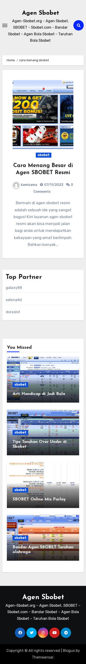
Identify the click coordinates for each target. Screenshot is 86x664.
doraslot (13, 312)
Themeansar (42, 657)
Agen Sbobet (40, 13)
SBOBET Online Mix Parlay (39, 499)
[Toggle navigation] (4, 25)
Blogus (69, 650)
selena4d (14, 300)
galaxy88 (14, 287)
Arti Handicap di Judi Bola (39, 394)
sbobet (44, 155)
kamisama (29, 185)
